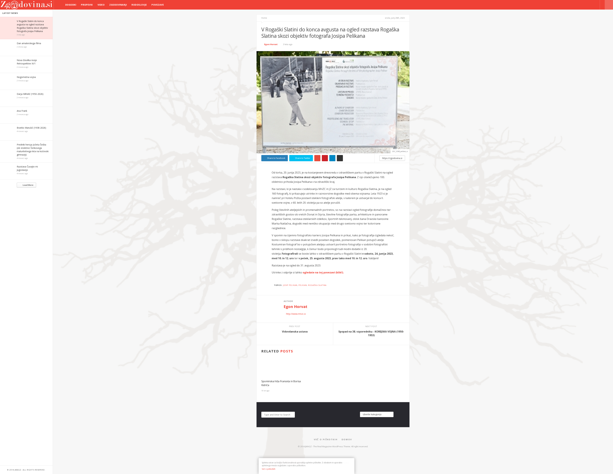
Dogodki (70, 4)
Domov (347, 439)
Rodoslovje (139, 4)
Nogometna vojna (26, 77)
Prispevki (87, 4)
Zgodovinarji (118, 4)
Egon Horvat (271, 44)
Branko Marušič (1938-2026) (31, 127)
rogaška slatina (317, 285)
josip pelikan (290, 285)
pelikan (303, 285)
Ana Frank (22, 110)
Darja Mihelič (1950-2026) (30, 93)
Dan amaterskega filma (29, 43)
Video (101, 4)
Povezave (157, 4)
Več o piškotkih (325, 439)
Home (264, 17)
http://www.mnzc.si (296, 313)
